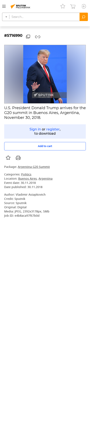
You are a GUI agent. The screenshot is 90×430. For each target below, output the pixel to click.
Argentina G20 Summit (34, 167)
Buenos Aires (27, 179)
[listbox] (8, 158)
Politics (26, 174)
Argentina (46, 179)
